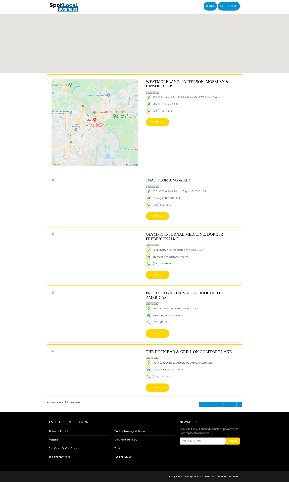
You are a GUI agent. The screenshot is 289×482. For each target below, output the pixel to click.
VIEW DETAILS (157, 122)
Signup (233, 441)
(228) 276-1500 (162, 376)
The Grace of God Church (64, 448)
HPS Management (59, 457)
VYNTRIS (54, 440)
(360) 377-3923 (162, 264)
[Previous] (202, 404)
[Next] (239, 404)
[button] (144, 42)
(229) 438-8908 (162, 111)
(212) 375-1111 (160, 322)
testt (117, 448)
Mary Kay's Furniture (125, 440)
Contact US (228, 6)
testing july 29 (123, 457)
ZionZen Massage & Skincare (130, 431)
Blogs (210, 6)
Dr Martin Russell (58, 431)
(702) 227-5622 (162, 205)
